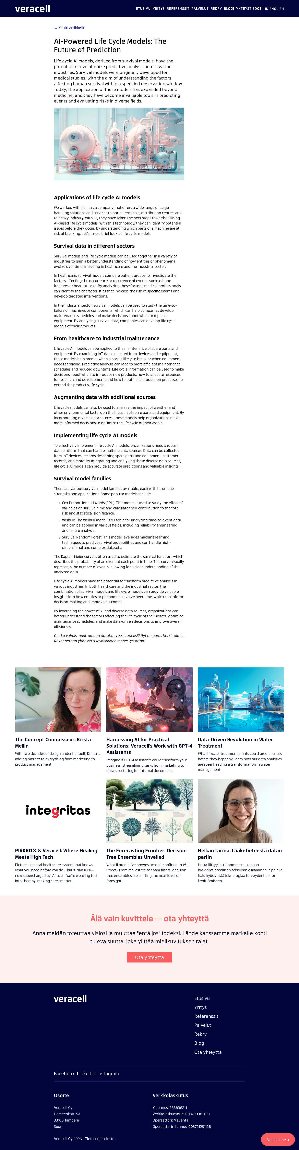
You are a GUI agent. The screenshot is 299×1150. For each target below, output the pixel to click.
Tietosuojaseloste (99, 1138)
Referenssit (178, 8)
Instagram (108, 1073)
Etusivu (143, 8)
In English (274, 9)
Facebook (64, 1073)
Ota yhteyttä (149, 957)
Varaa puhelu (278, 1139)
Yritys (159, 8)
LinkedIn (86, 1073)
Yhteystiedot (249, 8)
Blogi (229, 8)
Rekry (216, 8)
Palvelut (200, 8)
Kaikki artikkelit (69, 27)
